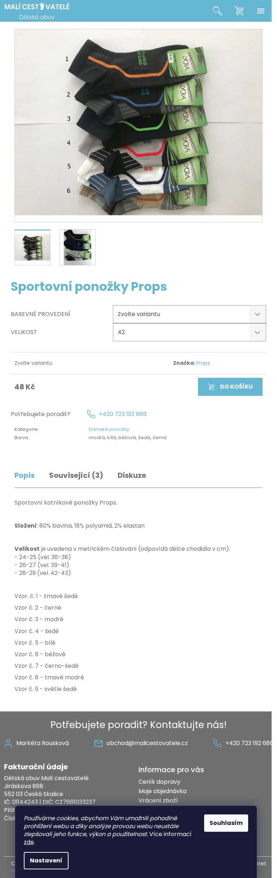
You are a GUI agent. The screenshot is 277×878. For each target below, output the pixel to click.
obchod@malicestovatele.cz (147, 743)
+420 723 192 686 (123, 414)
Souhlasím (226, 823)
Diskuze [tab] (132, 475)
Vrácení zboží (158, 800)
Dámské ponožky (109, 429)
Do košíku (236, 386)
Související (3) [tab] (76, 475)
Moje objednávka (162, 791)
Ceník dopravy (159, 782)
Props (203, 363)
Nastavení (46, 860)
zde (29, 842)
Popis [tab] (24, 475)
